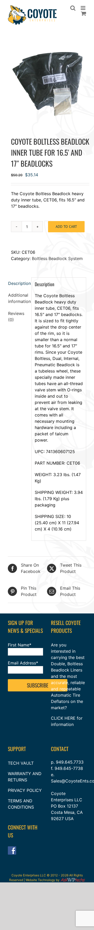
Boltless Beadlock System (57, 258)
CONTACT (59, 749)
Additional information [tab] (18, 298)
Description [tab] (18, 283)
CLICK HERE (63, 718)
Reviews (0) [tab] (16, 316)
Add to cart (66, 226)
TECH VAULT (21, 763)
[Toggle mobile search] (72, 8)
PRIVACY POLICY (25, 790)
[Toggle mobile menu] (83, 8)
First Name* (19, 644)
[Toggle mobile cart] (83, 13)
